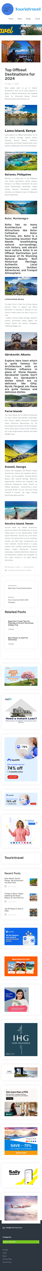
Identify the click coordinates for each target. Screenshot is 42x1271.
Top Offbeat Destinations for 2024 (19, 570)
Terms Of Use (7, 1262)
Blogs (28, 19)
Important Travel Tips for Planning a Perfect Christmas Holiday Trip (20, 623)
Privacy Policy (7, 1259)
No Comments (28, 567)
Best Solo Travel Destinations (20, 588)
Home (11, 19)
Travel (37, 19)
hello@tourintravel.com (14, 1228)
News (20, 19)
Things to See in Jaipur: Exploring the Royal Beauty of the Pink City (14, 896)
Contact (5, 1250)
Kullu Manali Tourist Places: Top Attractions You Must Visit (14, 880)
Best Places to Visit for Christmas (18, 639)
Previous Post (12, 585)
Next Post (11, 597)
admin (17, 84)
